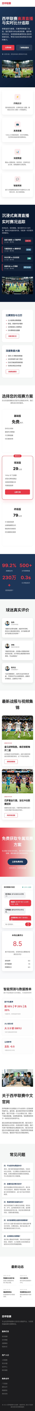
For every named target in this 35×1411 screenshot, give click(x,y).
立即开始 (17, 445)
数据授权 (4, 1390)
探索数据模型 (12, 371)
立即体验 (8, 47)
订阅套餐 (4, 1360)
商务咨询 (4, 1394)
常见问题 (4, 1363)
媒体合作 (4, 1387)
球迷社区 (4, 1346)
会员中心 (4, 1367)
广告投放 (4, 1383)
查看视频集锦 (11, 761)
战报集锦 (4, 1343)
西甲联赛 (6, 3)
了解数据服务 (24, 48)
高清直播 (4, 1336)
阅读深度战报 (11, 815)
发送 (28, 924)
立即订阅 (17, 492)
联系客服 (4, 1370)
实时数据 (4, 1340)
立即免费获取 (17, 862)
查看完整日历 (12, 336)
